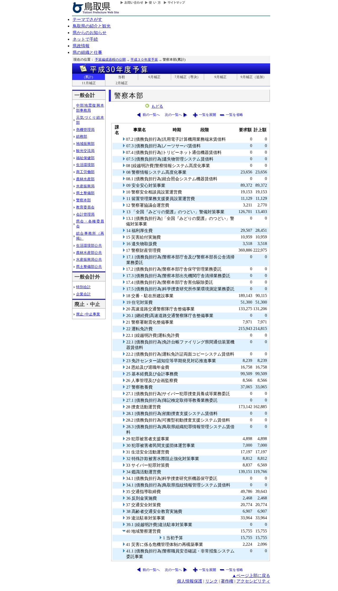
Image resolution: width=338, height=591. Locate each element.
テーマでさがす (87, 19)
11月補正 (89, 83)
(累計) (88, 77)
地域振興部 (85, 143)
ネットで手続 (85, 39)
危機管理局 (85, 129)
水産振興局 (85, 186)
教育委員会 (85, 207)
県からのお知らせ (89, 32)
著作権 (227, 581)
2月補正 (122, 83)
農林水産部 (85, 179)
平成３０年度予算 (144, 60)
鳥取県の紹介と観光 (92, 26)
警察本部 (83, 200)
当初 (121, 77)
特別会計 (83, 287)
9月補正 (220, 77)
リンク (211, 581)
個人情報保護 (189, 581)
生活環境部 (85, 165)
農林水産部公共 (89, 252)
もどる (157, 106)
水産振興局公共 (89, 259)
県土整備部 (85, 193)
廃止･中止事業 (88, 314)
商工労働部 (85, 172)
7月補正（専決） (187, 77)
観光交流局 (85, 151)
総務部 (81, 136)
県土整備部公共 (89, 266)
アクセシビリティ (253, 581)
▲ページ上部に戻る (251, 575)
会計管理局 (85, 214)
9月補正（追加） (253, 77)
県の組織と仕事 (87, 52)
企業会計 (83, 294)
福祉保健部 (85, 158)
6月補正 (154, 77)
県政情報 (81, 46)
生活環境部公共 (89, 245)
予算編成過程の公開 (110, 60)
